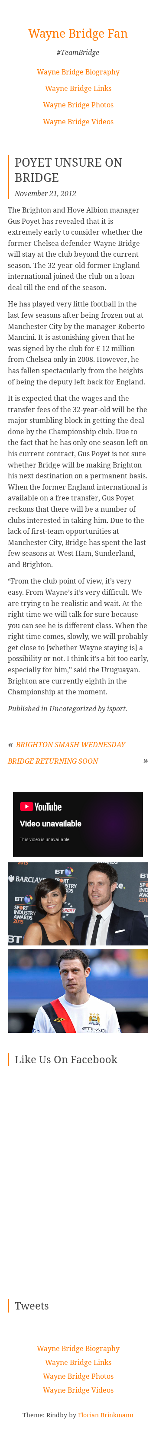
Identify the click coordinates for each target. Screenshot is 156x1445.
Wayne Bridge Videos (78, 121)
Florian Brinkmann (105, 1415)
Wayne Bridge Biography (78, 72)
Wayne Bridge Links (78, 88)
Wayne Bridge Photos (78, 105)
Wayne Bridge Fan (78, 33)
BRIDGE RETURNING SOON (53, 761)
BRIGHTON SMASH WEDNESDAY (70, 744)
